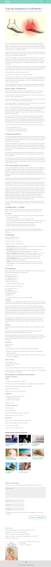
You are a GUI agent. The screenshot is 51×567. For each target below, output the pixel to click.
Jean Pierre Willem (11, 11)
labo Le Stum (9, 427)
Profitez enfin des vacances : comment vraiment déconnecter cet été (20, 530)
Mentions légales (30, 565)
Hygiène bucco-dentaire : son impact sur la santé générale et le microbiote (21, 536)
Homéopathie (31, 11)
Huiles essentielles (38, 11)
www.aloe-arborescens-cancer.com (33, 541)
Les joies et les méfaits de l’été (11, 538)
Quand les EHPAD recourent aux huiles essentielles (16, 532)
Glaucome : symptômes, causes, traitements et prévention (17, 534)
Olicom (24, 565)
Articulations (24, 11)
